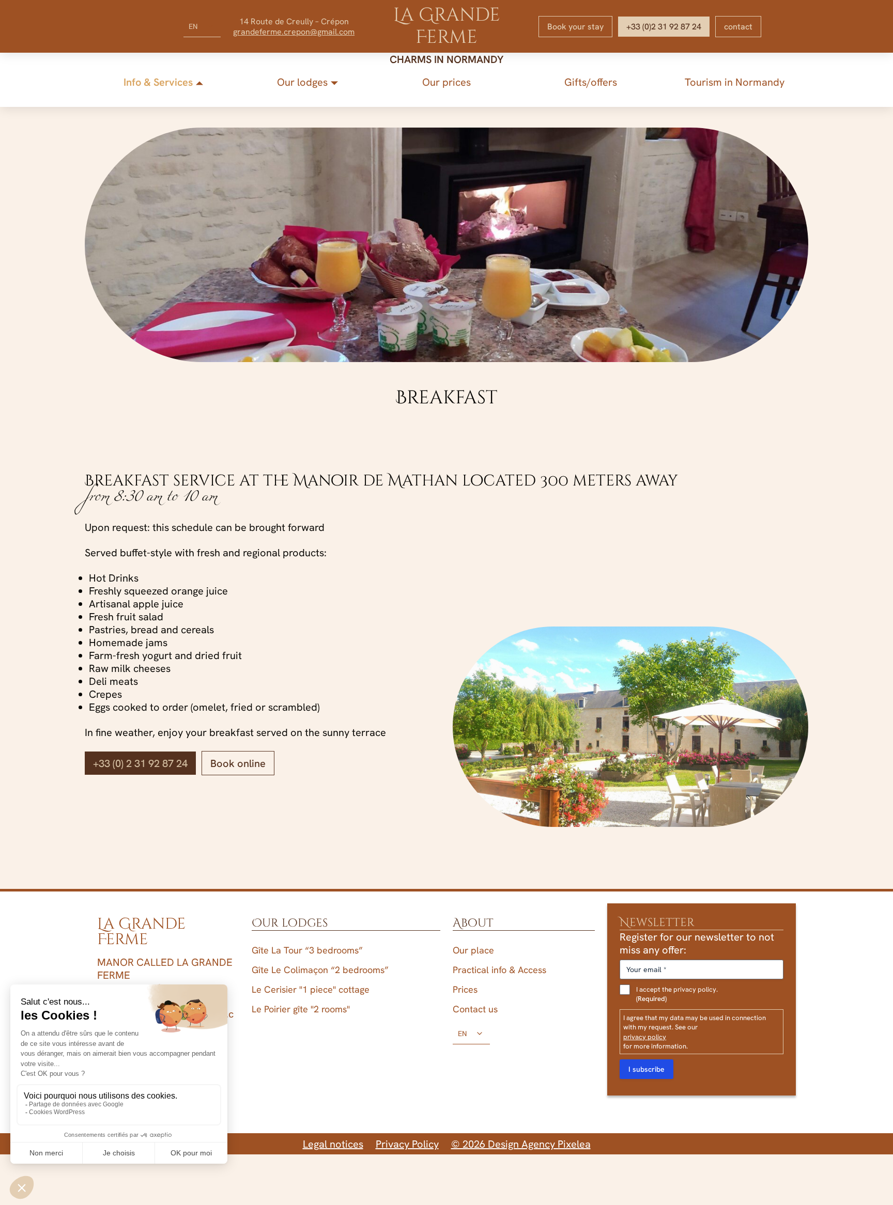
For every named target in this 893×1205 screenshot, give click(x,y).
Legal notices (333, 1143)
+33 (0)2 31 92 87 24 (663, 26)
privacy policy (644, 1036)
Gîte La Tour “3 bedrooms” (307, 950)
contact (738, 26)
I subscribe (646, 1069)
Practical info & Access (499, 970)
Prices (465, 989)
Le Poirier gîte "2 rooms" (301, 1009)
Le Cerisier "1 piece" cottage (310, 989)
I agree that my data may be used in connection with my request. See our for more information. (694, 1031)
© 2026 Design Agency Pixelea (521, 1143)
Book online (238, 763)
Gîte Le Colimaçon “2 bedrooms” (320, 970)
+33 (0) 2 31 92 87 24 (140, 763)
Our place (473, 950)
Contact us (475, 1009)
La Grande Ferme (446, 26)
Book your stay (575, 26)
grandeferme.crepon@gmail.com (294, 31)
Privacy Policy (407, 1143)
